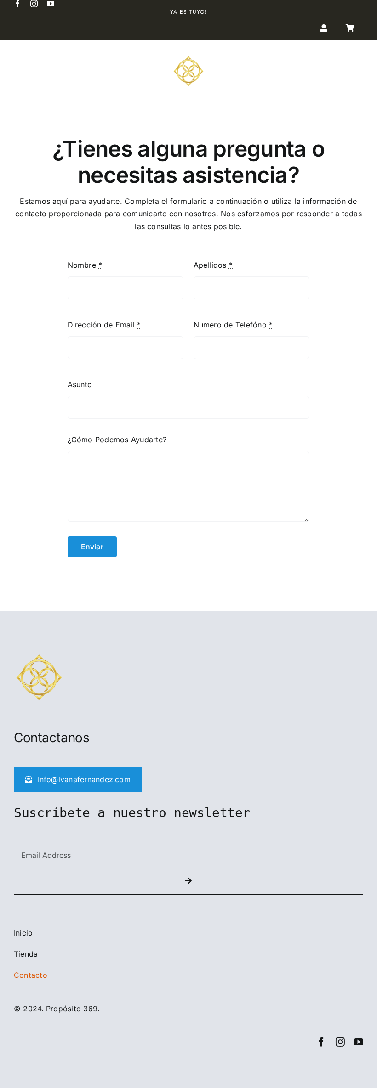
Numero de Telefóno (233, 324)
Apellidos (213, 265)
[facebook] (17, 3)
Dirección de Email (104, 324)
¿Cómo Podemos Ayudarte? (117, 439)
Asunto (80, 384)
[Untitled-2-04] (188, 58)
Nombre (85, 265)
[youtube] (50, 3)
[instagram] (34, 3)
